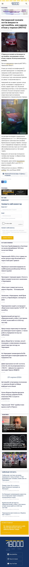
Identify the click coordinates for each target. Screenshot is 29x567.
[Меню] (2, 4)
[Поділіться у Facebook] (2, 182)
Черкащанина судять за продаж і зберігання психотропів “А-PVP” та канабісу (14, 308)
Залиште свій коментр (7, 227)
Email (2, 213)
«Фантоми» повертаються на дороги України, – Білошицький (12, 288)
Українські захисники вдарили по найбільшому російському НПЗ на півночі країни (13, 269)
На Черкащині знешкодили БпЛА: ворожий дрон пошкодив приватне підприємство (14, 355)
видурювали (21, 161)
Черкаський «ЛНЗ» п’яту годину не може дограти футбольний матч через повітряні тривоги (14, 258)
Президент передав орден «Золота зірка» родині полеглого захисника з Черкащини (14, 279)
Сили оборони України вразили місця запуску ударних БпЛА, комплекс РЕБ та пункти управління (12, 396)
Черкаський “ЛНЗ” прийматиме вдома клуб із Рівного (12, 406)
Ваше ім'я (4, 207)
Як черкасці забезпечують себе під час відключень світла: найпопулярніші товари (14, 527)
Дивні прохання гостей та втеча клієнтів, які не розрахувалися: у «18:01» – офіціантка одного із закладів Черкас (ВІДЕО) (13, 367)
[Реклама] (14, 12)
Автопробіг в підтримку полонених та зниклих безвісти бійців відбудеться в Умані (14, 384)
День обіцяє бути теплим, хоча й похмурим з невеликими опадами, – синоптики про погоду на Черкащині (14, 344)
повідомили (9, 63)
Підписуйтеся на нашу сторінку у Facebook (15, 174)
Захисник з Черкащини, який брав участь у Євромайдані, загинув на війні (13, 298)
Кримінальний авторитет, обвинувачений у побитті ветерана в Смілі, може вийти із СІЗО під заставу (14, 319)
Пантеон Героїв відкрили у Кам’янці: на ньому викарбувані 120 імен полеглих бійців (14, 248)
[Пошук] (26, 4)
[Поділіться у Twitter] (5, 182)
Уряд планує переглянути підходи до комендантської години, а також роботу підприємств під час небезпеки (14, 332)
